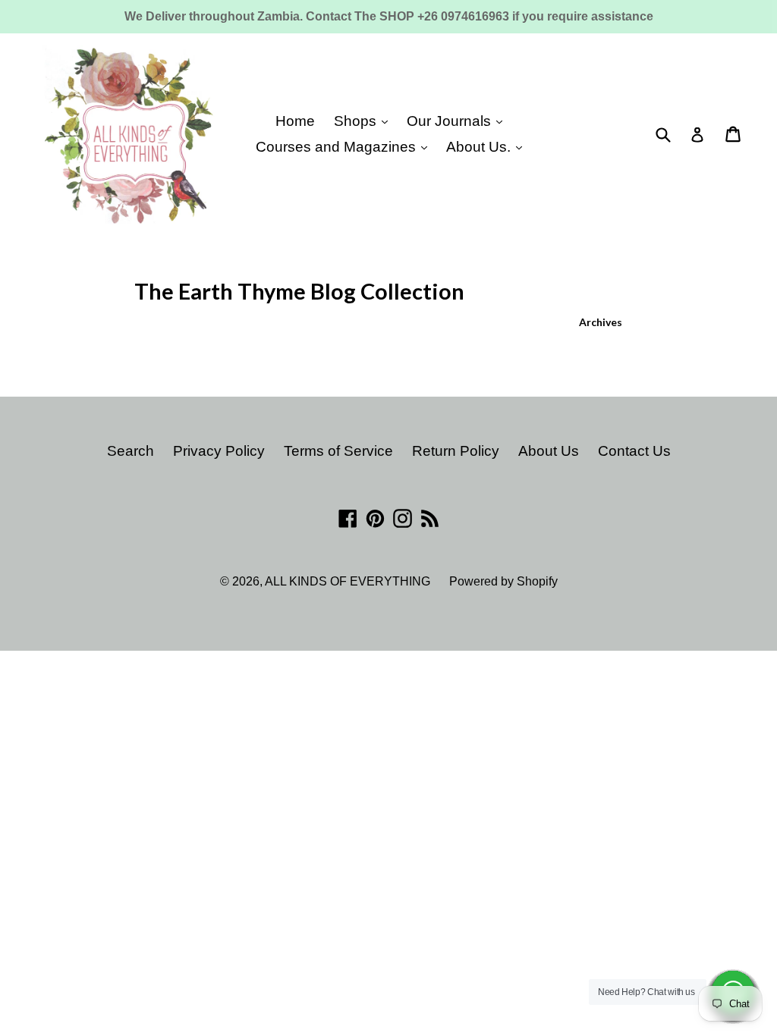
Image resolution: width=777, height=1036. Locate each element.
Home (295, 121)
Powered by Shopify (503, 581)
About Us (548, 451)
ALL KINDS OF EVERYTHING (347, 581)
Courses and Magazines (338, 147)
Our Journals (451, 121)
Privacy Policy (219, 451)
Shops (357, 121)
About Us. (480, 147)
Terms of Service (338, 451)
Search (130, 451)
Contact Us (634, 451)
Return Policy (455, 451)
